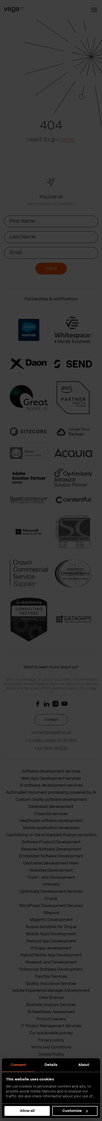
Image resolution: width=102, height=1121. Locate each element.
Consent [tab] (18, 1065)
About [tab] (83, 1065)
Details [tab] (51, 1065)
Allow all (27, 1111)
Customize (72, 1111)
